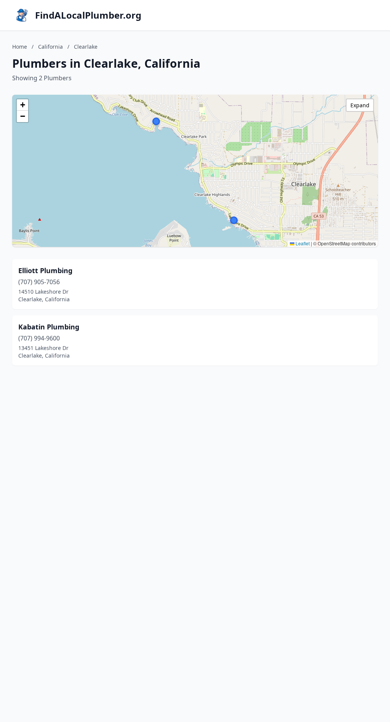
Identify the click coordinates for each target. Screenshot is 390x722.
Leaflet (302, 243)
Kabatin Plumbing (48, 326)
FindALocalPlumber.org (88, 15)
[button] (234, 220)
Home (19, 46)
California (50, 46)
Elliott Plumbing (45, 270)
